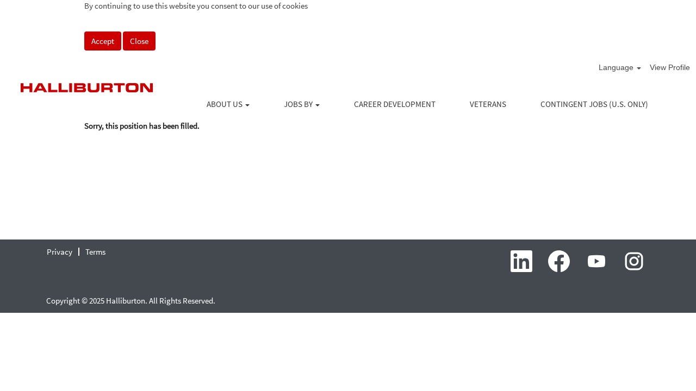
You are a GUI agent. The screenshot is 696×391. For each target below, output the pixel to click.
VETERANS (488, 104)
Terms (95, 252)
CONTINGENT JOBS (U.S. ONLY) (594, 104)
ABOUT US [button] (225, 104)
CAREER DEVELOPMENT (395, 104)
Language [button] (617, 67)
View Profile (670, 67)
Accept (102, 41)
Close (139, 41)
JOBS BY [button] (299, 104)
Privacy (59, 252)
